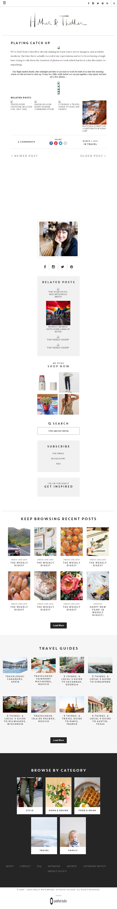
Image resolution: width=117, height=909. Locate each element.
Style (29, 811)
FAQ (39, 866)
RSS (58, 464)
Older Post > (93, 156)
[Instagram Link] (93, 3)
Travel (92, 144)
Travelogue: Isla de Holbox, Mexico (44, 719)
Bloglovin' (58, 458)
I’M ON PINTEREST (58, 483)
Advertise (54, 866)
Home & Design (58, 811)
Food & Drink (87, 811)
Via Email (58, 453)
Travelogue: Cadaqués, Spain (15, 679)
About (10, 866)
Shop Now (58, 366)
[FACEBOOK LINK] (45, 267)
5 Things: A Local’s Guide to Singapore (100, 679)
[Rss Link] (107, 3)
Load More (58, 625)
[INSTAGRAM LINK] (53, 267)
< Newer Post (24, 156)
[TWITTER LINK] (62, 267)
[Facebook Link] (88, 3)
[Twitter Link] (98, 3)
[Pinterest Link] (103, 3)
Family (73, 850)
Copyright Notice (94, 866)
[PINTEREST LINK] (71, 267)
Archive (72, 866)
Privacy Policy (57, 871)
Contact (25, 866)
